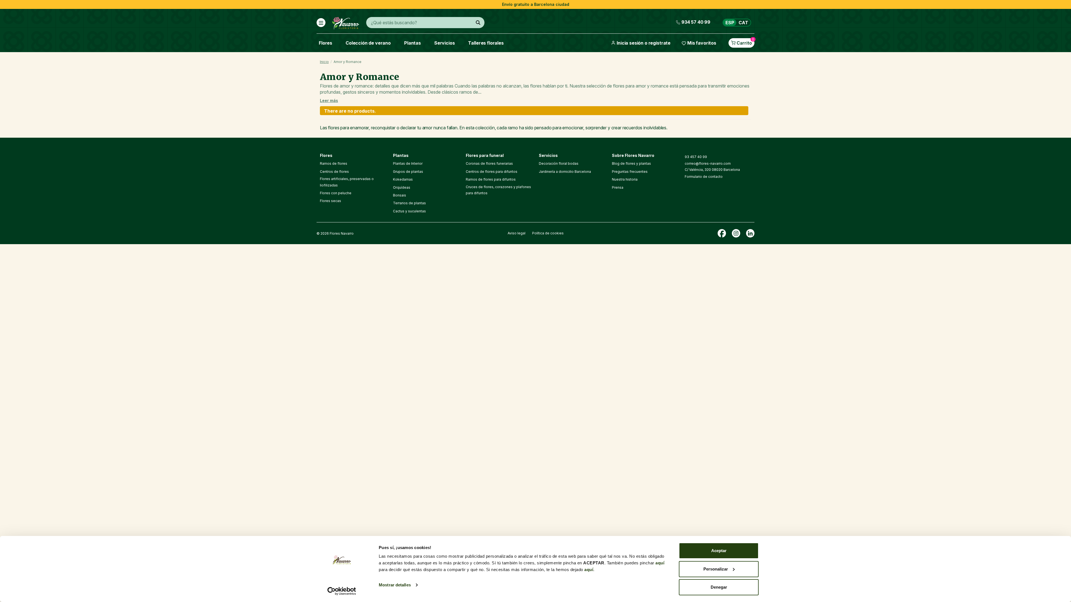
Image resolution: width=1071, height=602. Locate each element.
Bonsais (399, 195)
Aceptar (719, 550)
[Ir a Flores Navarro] (345, 22)
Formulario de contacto (704, 176)
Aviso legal (516, 233)
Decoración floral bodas (558, 163)
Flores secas (330, 201)
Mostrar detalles (395, 584)
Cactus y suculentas (409, 211)
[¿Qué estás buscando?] (478, 22)
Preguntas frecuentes (630, 171)
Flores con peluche (335, 193)
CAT (743, 22)
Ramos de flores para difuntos (491, 179)
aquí (659, 562)
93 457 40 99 (696, 157)
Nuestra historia (625, 179)
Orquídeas (401, 187)
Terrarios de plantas (409, 203)
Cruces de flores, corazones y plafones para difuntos (498, 190)
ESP (729, 22)
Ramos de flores (333, 163)
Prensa (617, 187)
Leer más (329, 100)
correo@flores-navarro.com (708, 163)
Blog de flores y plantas (631, 163)
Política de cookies (548, 233)
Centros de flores (334, 171)
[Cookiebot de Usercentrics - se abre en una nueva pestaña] (341, 591)
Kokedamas (403, 179)
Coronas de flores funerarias (489, 163)
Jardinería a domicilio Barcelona (565, 171)
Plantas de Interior (408, 163)
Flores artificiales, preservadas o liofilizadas (347, 182)
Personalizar (715, 569)
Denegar (719, 587)
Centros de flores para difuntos (491, 171)
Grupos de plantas (408, 171)
